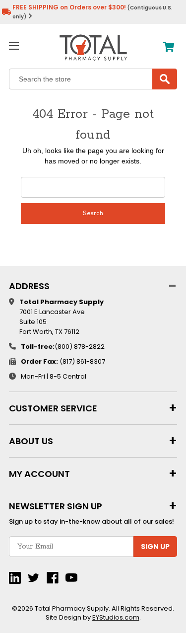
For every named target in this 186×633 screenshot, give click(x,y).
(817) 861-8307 (82, 361)
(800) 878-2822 (80, 346)
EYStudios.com (115, 617)
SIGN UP (155, 547)
